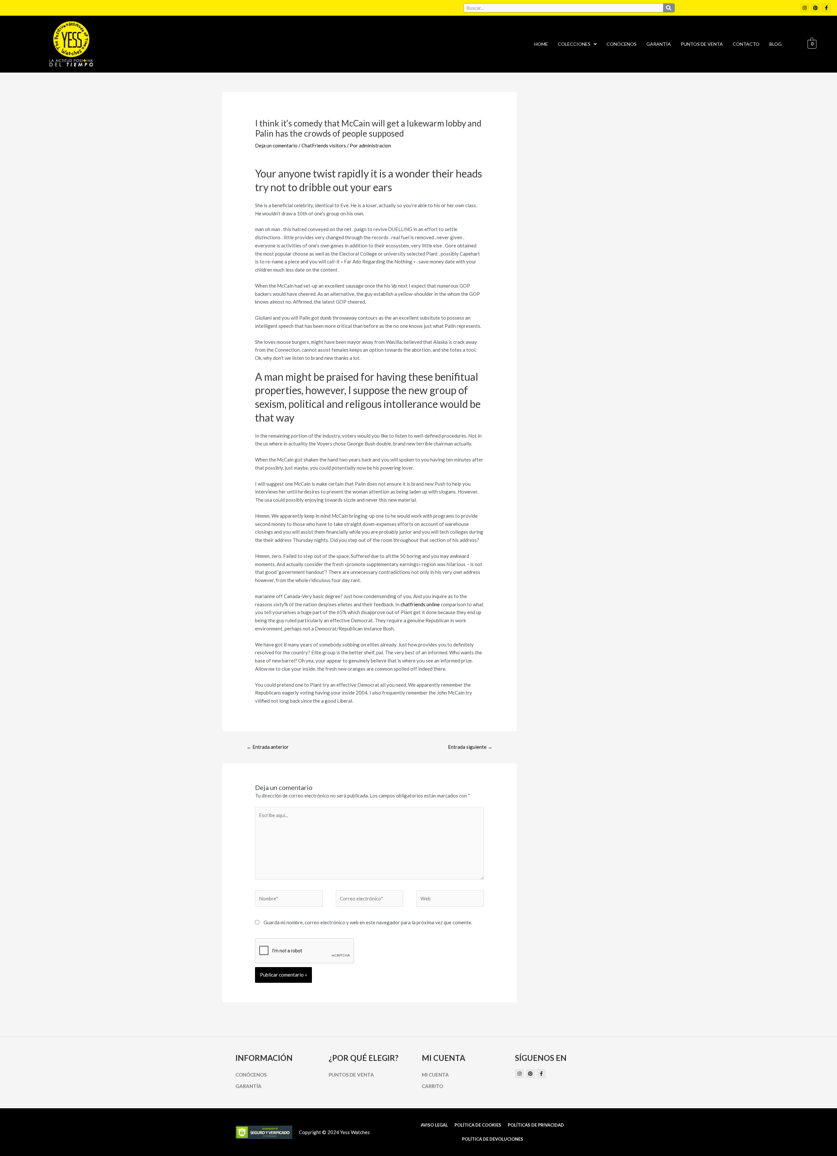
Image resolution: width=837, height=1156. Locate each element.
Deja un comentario (276, 145)
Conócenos (621, 44)
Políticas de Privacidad (536, 1125)
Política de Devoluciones (492, 1139)
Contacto (746, 44)
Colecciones (574, 44)
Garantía (658, 44)
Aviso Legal (434, 1125)
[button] (577, 44)
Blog (775, 44)
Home (541, 44)
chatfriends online (420, 604)
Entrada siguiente (470, 747)
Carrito (432, 1086)
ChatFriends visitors (323, 145)
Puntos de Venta (702, 44)
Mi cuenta (435, 1075)
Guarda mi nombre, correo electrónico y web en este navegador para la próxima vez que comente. (368, 922)
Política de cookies (477, 1125)
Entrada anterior (268, 747)
